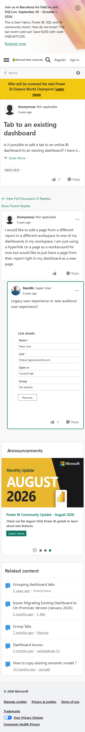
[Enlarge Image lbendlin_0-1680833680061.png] (45, 365)
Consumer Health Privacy (22, 724)
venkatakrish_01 (48, 650)
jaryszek (44, 669)
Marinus (43, 632)
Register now (15, 43)
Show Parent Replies (15, 206)
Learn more (16, 533)
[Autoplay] (34, 550)
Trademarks (12, 711)
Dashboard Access (28, 644)
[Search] (48, 60)
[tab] (40, 550)
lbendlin (28, 288)
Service (12, 73)
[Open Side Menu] (6, 59)
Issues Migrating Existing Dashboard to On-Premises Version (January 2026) (44, 605)
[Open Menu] (78, 73)
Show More (17, 158)
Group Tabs (22, 626)
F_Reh (41, 614)
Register (60, 60)
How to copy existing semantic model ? (44, 663)
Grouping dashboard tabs (34, 584)
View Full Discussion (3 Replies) (28, 198)
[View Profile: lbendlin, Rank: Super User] (16, 290)
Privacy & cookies (44, 702)
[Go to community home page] (28, 60)
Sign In (74, 60)
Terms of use (70, 702)
